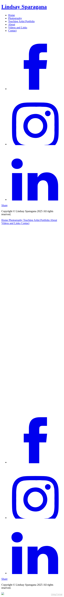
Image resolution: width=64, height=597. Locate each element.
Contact (12, 30)
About (11, 24)
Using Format (56, 594)
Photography (15, 18)
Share (4, 205)
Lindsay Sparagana (24, 7)
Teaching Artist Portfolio (21, 21)
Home (11, 15)
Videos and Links (17, 27)
